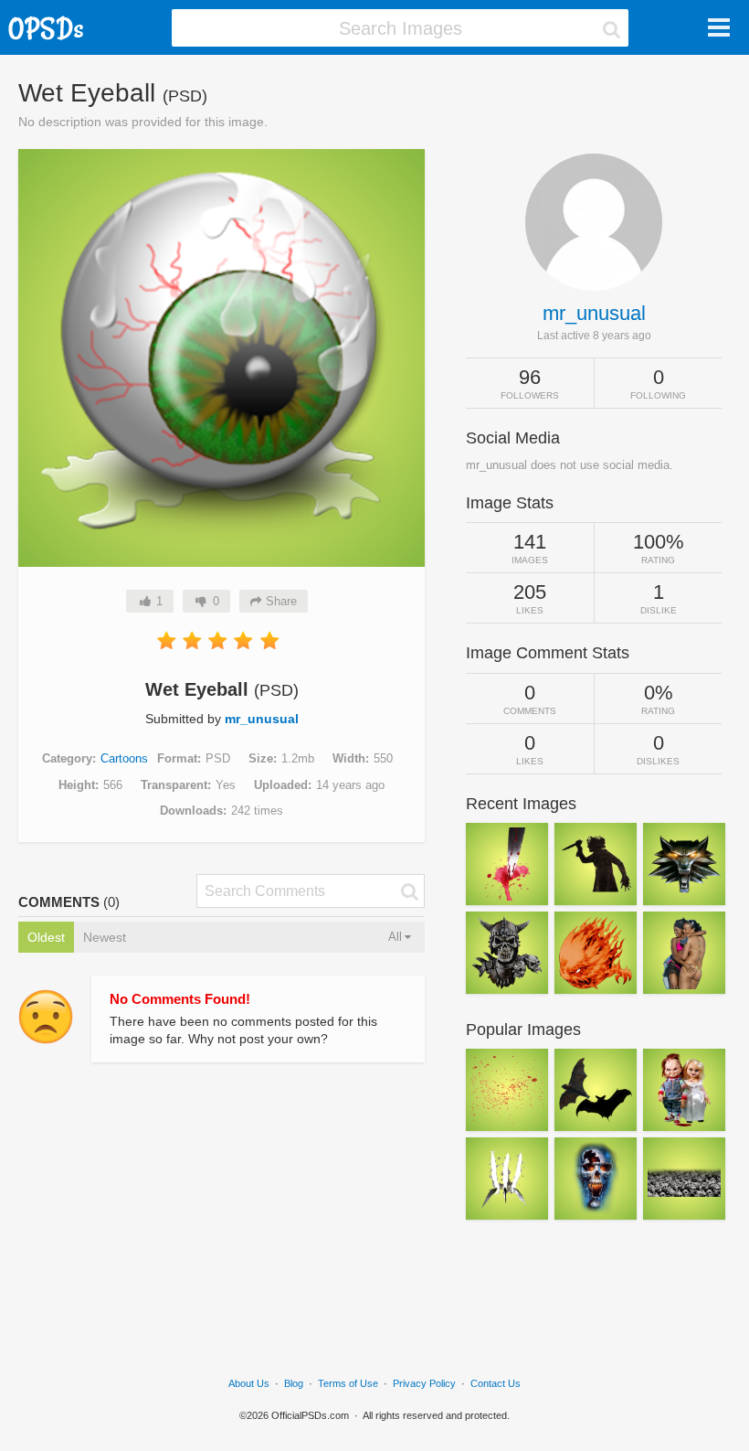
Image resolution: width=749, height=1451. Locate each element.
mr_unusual (262, 718)
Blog (293, 1383)
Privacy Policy (424, 1383)
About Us (248, 1383)
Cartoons (124, 758)
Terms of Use (348, 1383)
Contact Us (495, 1383)
